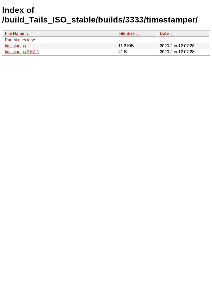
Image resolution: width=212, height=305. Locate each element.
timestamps (15, 46)
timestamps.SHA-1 (22, 52)
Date (164, 33)
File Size (126, 33)
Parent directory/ (20, 40)
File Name (14, 33)
